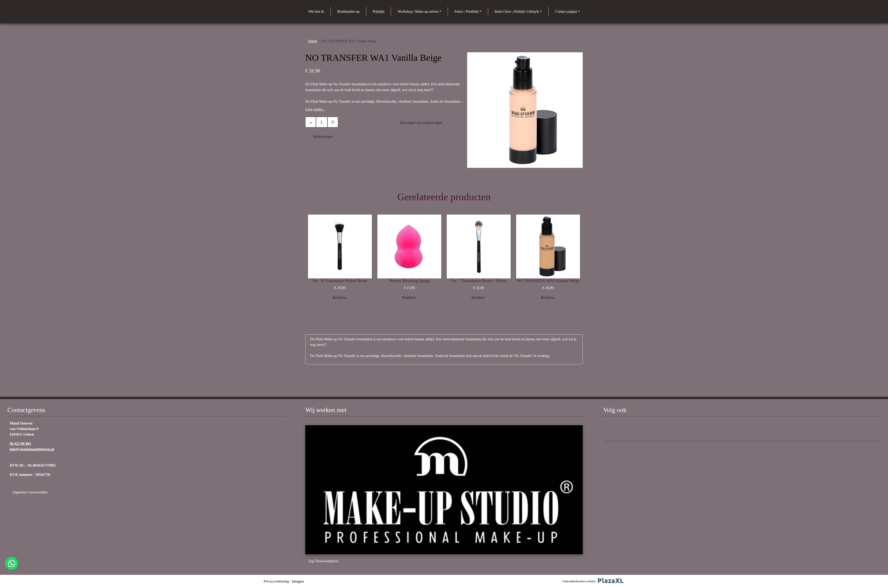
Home (312, 41)
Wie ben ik (316, 11)
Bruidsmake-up (348, 11)
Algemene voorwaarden (30, 492)
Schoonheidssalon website (579, 581)
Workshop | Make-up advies (418, 11)
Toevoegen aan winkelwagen (420, 123)
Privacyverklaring (276, 581)
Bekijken (339, 297)
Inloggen (298, 581)
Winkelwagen (323, 137)
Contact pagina (566, 11)
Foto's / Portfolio (466, 11)
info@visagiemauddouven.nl (32, 449)
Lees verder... (315, 109)
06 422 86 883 (20, 444)
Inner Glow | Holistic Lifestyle (517, 11)
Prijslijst (378, 11)
